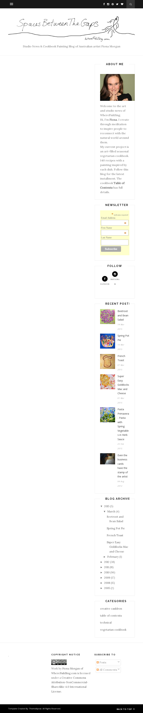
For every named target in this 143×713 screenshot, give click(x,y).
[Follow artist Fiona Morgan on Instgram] (107, 4)
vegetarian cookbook (113, 629)
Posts (102, 662)
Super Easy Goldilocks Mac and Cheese (123, 385)
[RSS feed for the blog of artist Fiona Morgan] (121, 4)
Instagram (115, 281)
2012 (106, 562)
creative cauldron (111, 608)
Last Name (106, 237)
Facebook (105, 284)
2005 (107, 588)
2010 (107, 572)
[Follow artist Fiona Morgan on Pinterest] (112, 4)
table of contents (111, 615)
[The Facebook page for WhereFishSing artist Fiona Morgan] (103, 4)
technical (106, 622)
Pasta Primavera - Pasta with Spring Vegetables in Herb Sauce (123, 424)
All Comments (108, 669)
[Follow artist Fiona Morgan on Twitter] (116, 4)
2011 (106, 567)
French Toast (121, 358)
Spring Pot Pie (123, 338)
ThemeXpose (35, 708)
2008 (107, 583)
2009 (107, 577)
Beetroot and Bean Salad (123, 315)
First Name (113, 228)
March (111, 511)
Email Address (113, 218)
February (113, 556)
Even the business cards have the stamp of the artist (123, 466)
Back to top (125, 709)
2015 (106, 506)
